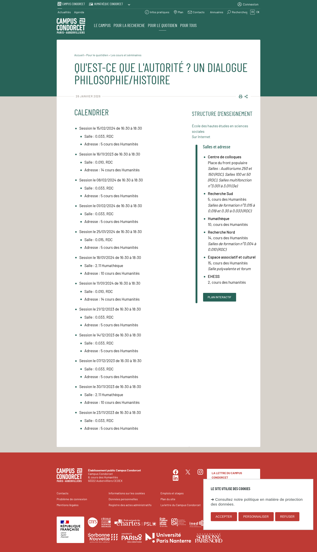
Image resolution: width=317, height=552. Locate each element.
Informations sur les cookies (127, 493)
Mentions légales (68, 505)
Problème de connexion (72, 499)
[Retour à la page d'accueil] (71, 26)
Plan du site (168, 499)
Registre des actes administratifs (130, 505)
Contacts (62, 493)
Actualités (64, 12)
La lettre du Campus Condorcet (227, 475)
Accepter (224, 516)
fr (252, 12)
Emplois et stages (172, 493)
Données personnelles (123, 499)
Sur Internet (201, 136)
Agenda (79, 12)
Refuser (287, 516)
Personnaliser (256, 516)
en (257, 12)
